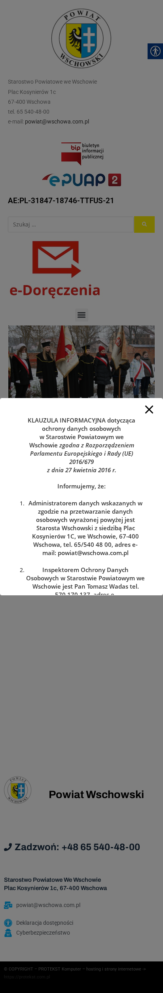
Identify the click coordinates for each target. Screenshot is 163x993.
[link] (93, 553)
